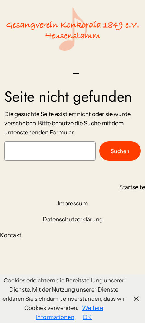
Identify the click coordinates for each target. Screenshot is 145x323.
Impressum (73, 203)
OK (87, 317)
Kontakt (10, 235)
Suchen (120, 151)
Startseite (132, 187)
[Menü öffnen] (76, 72)
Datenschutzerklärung (73, 219)
